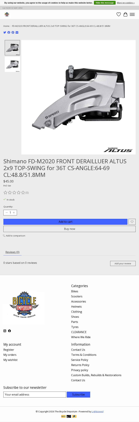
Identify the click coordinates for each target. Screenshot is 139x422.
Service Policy (79, 360)
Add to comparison (15, 235)
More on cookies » (126, 3)
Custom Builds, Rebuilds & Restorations (96, 375)
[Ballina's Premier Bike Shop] (6, 14)
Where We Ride (81, 337)
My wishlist (10, 360)
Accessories (78, 301)
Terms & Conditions (83, 355)
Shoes (75, 317)
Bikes (74, 291)
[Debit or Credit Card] (69, 416)
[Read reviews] (14, 193)
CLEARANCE (78, 332)
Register (8, 350)
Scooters (76, 296)
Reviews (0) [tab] (12, 252)
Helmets (76, 306)
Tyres (74, 327)
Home (6, 25)
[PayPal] (63, 416)
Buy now (69, 229)
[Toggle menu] (132, 14)
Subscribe (78, 394)
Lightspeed (97, 411)
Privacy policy (79, 370)
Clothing (76, 312)
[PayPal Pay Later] (74, 416)
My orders (9, 355)
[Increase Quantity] (14, 212)
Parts (74, 322)
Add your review (123, 263)
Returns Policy (80, 365)
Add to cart (65, 222)
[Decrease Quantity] (6, 212)
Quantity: (8, 206)
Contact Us (78, 350)
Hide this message (105, 3)
